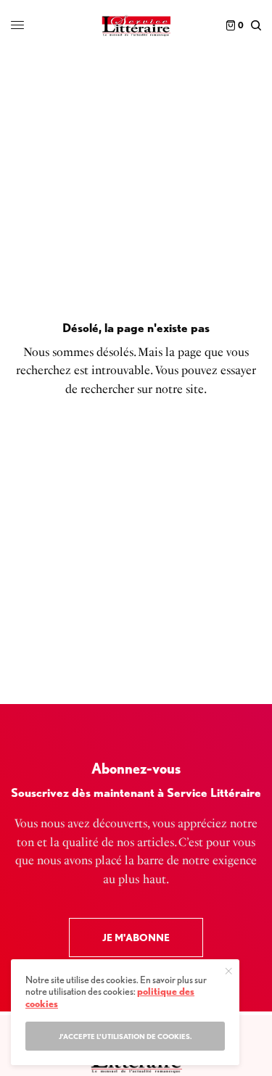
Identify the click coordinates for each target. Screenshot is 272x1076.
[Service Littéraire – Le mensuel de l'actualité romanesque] (136, 25)
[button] (136, 937)
